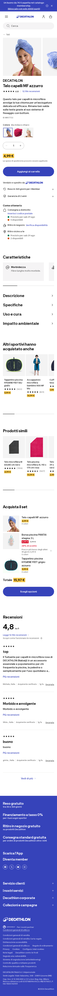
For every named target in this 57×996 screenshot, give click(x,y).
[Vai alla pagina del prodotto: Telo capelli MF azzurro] (11, 524)
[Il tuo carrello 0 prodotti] (50, 16)
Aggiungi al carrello (28, 171)
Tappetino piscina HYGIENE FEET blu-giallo (13, 383)
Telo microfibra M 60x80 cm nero (13, 463)
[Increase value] (20, 145)
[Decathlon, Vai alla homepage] (25, 16)
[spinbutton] (13, 146)
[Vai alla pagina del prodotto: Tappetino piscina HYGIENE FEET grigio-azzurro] (11, 565)
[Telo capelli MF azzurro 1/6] (22, 57)
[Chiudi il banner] (51, 5)
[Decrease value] (6, 145)
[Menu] (6, 16)
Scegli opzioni (28, 591)
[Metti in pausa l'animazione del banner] (47, 5)
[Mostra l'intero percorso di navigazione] (4, 34)
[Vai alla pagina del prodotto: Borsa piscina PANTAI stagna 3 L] (11, 541)
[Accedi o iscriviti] (43, 16)
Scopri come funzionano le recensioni (21, 638)
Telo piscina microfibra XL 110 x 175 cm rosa (37, 465)
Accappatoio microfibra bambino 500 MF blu (35, 384)
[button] (51, 551)
